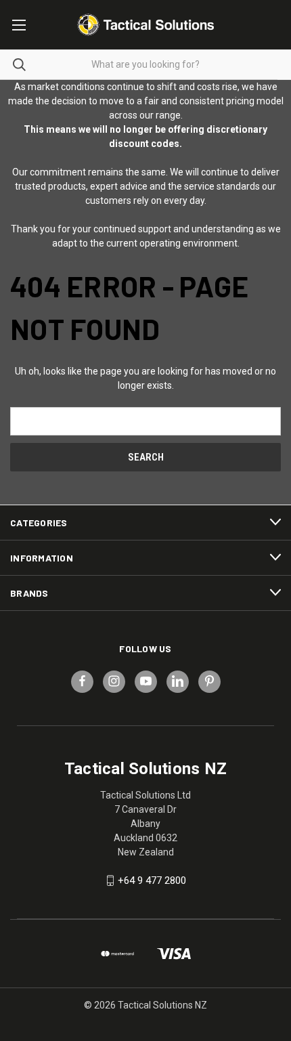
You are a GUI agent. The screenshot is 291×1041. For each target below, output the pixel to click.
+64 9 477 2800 (152, 880)
